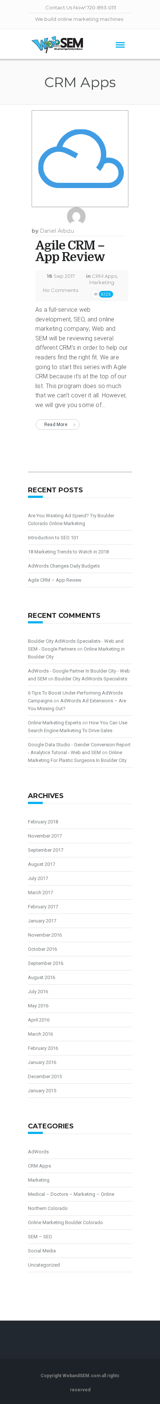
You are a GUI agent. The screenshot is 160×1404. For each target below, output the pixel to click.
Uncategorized (44, 1265)
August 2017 (41, 864)
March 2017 (40, 892)
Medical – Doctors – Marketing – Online (71, 1194)
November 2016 (45, 935)
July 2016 (38, 991)
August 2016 (41, 977)
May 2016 (38, 1005)
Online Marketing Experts (54, 722)
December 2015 (45, 1076)
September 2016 (45, 963)
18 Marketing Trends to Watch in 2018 (68, 552)
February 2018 (43, 822)
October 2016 (42, 949)
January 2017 (42, 921)
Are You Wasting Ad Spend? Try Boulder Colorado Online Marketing (71, 519)
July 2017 (38, 878)
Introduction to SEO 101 (53, 537)
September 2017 (45, 850)
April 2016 (38, 1020)
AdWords (38, 1151)
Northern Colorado (48, 1208)
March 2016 (40, 1034)
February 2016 (43, 1048)
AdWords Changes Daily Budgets (64, 566)
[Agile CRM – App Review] (80, 162)
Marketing (101, 282)
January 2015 (42, 1090)
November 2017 (45, 836)
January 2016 (42, 1062)
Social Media (42, 1251)
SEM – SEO (40, 1236)
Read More (55, 424)
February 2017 (43, 906)
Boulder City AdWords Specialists (91, 679)
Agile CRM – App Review (70, 251)
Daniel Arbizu (57, 231)
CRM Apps (104, 276)
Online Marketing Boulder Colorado (65, 1222)
